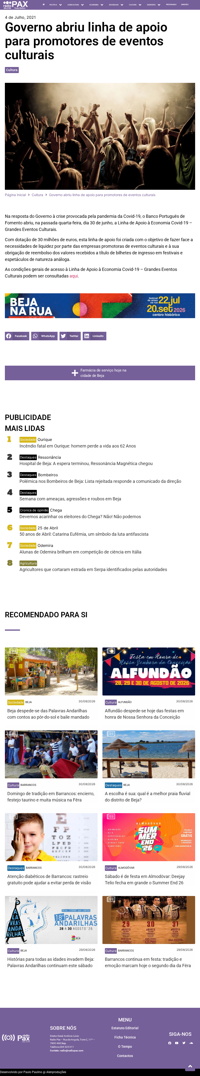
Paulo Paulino (32, 1072)
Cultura (12, 70)
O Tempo (125, 1046)
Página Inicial (15, 195)
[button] (17, 336)
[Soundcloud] (191, 1043)
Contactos (125, 1056)
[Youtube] (177, 1043)
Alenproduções (56, 1072)
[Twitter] (184, 1043)
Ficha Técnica (125, 1037)
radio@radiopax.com (71, 1050)
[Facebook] (170, 1043)
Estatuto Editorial (125, 1028)
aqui (74, 275)
